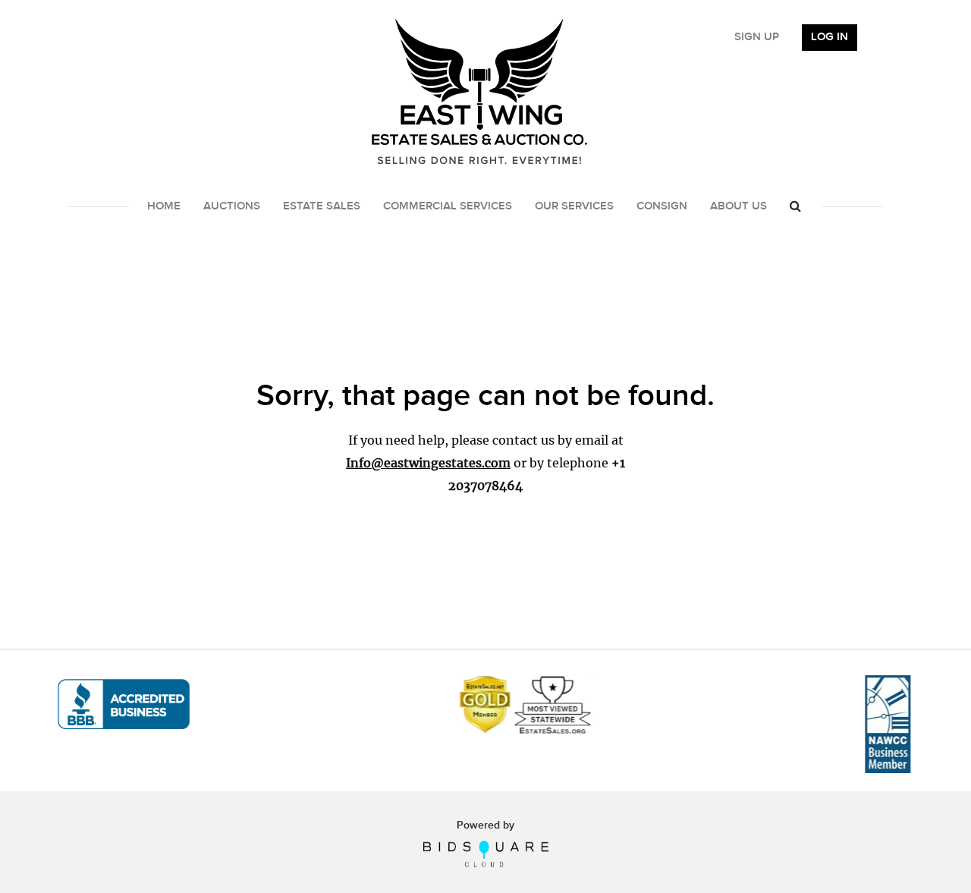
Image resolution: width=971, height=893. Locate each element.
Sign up (756, 37)
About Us (738, 206)
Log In (829, 37)
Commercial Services (447, 206)
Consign (661, 206)
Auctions (231, 206)
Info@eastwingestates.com (428, 462)
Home (164, 206)
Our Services (574, 206)
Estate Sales (321, 206)
